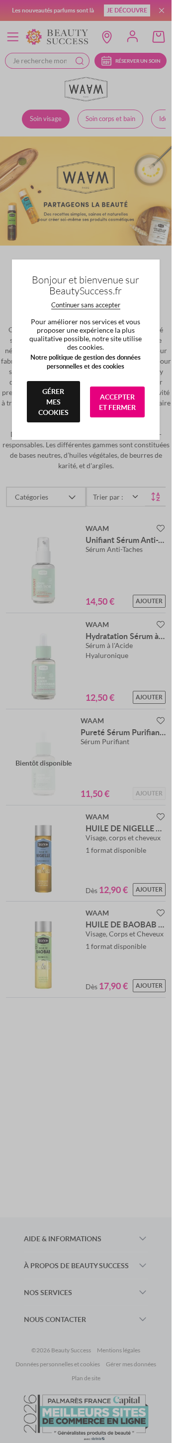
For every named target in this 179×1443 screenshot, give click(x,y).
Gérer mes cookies (53, 402)
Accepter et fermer (117, 402)
